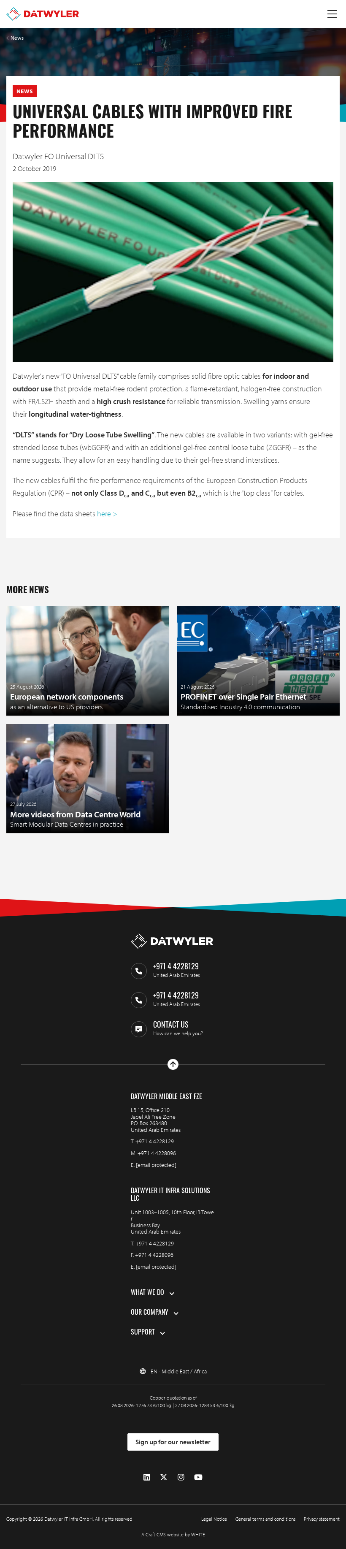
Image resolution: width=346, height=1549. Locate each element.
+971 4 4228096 (157, 1153)
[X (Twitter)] (164, 1477)
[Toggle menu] (332, 14)
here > (107, 513)
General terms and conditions (265, 1519)
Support (143, 1332)
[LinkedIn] (146, 1477)
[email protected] (156, 1165)
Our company (149, 1313)
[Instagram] (181, 1477)
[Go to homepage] (42, 14)
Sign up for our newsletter (173, 1442)
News (17, 38)
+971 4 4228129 (154, 1141)
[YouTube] (198, 1477)
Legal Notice (214, 1519)
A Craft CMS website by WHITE (173, 1534)
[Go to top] (173, 1064)
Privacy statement (322, 1519)
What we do (147, 1293)
